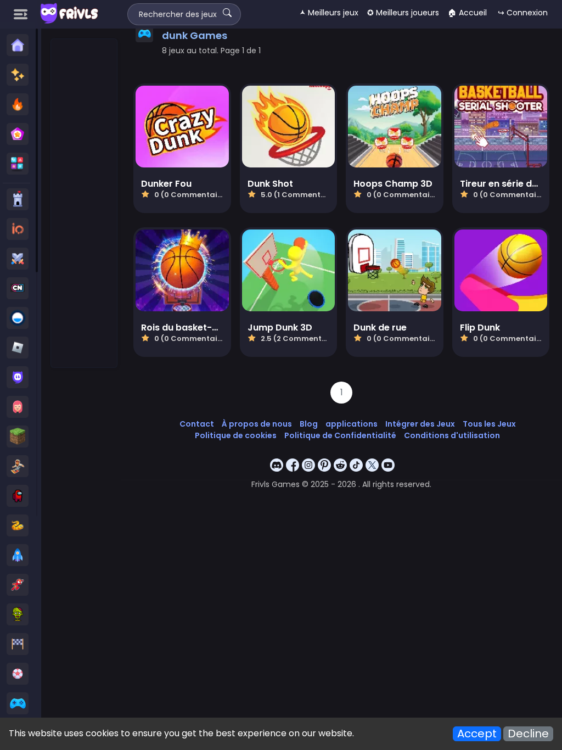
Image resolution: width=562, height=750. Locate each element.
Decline (528, 733)
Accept (477, 733)
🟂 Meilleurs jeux (329, 12)
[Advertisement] (84, 203)
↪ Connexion (523, 12)
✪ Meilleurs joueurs (403, 12)
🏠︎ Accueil (467, 12)
